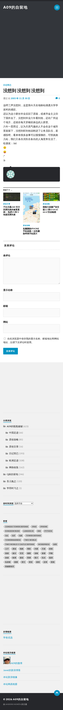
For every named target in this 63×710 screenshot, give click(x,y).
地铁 (21, 549)
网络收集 (13, 467)
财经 (38, 562)
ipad (34, 527)
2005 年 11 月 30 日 (20, 98)
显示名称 (8, 290)
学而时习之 (12, 488)
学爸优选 (8, 637)
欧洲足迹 (13, 460)
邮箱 (5, 306)
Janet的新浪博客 (12, 670)
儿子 (7, 549)
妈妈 (7, 553)
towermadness (13, 540)
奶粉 (51, 549)
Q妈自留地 (12, 474)
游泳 (21, 558)
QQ (6, 535)
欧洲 (14, 558)
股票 (16, 562)
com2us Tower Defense (16, 527)
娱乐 (14, 553)
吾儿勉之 (11, 481)
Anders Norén (13, 704)
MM (39, 531)
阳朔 (53, 562)
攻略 (36, 553)
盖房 (51, 558)
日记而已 (7, 85)
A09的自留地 (15, 7)
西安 (31, 562)
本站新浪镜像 (10, 677)
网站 (5, 322)
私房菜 (8, 562)
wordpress (44, 544)
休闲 (55, 544)
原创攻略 (13, 439)
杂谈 (7, 558)
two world (30, 540)
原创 (14, 549)
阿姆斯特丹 (9, 566)
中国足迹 (13, 432)
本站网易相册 (10, 684)
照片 (36, 558)
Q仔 (13, 535)
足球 (45, 562)
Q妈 (20, 535)
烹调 (29, 558)
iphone (43, 527)
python (48, 531)
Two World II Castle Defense (19, 544)
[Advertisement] (31, 46)
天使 (43, 549)
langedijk (28, 531)
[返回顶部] (57, 693)
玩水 (43, 558)
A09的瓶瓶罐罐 (15, 426)
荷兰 (23, 562)
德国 (29, 553)
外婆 (36, 549)
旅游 (43, 553)
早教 (51, 553)
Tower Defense (33, 535)
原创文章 (13, 446)
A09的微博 (16, 663)
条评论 (6, 255)
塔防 (29, 549)
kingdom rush (12, 531)
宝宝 (21, 553)
